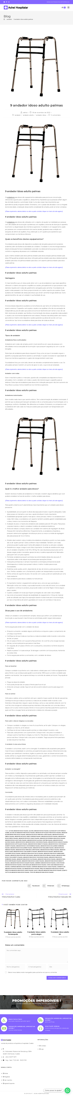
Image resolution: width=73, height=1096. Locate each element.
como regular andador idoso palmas (34, 864)
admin (25, 112)
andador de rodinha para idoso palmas (52, 838)
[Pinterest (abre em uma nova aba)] (7, 2)
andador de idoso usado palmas (29, 838)
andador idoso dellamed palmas (43, 847)
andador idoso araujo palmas (58, 842)
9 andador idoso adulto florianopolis (13, 933)
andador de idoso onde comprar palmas (28, 836)
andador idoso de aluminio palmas (21, 847)
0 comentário (56, 115)
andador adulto (28, 115)
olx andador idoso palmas (30, 868)
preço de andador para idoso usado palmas (19, 870)
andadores (11, 197)
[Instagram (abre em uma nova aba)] (9, 2)
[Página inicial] (4, 19)
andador (18, 115)
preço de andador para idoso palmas (52, 868)
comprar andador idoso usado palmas (43, 866)
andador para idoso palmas (47, 859)
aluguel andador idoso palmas (39, 830)
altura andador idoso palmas (18, 830)
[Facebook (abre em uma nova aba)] (5, 2)
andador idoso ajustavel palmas (16, 840)
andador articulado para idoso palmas (48, 832)
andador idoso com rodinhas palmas (28, 846)
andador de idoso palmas (49, 836)
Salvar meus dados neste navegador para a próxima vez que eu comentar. (32, 972)
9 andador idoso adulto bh (60, 933)
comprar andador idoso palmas (20, 866)
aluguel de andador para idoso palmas (22, 832)
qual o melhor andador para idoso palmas (47, 870)
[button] (67, 1090)
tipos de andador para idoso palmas (42, 872)
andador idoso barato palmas (38, 844)
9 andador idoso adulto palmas (23, 19)
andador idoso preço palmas (49, 849)
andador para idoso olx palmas (27, 859)
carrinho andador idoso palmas (45, 863)
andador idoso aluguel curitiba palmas (39, 840)
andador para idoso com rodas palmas (35, 857)
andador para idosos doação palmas (22, 863)
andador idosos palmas (45, 851)
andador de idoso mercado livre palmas (39, 834)
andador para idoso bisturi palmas (21, 855)
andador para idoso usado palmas (33, 861)
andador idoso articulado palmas (16, 844)
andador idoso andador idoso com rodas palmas (31, 842)
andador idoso (41, 115)
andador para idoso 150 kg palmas (32, 853)
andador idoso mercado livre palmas (28, 849)
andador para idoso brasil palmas (45, 855)
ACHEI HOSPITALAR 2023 (41, 1093)
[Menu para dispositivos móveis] (67, 7)
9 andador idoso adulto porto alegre (36, 933)
